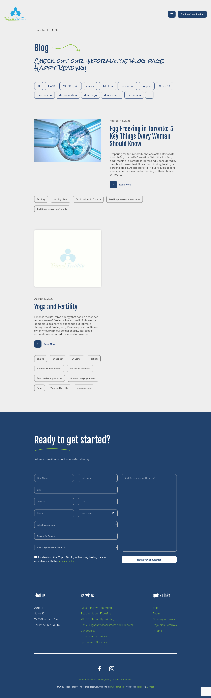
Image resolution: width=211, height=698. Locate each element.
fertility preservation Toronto (52, 209)
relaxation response (79, 368)
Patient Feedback (87, 679)
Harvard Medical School (49, 368)
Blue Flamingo (117, 686)
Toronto (141, 686)
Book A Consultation (192, 14)
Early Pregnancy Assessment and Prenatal (107, 624)
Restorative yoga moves (49, 378)
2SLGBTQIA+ (70, 86)
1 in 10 (51, 86)
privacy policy (66, 561)
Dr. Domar (76, 358)
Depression (44, 95)
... (149, 95)
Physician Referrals (165, 624)
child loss (107, 86)
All (38, 86)
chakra (90, 86)
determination (68, 95)
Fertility (41, 199)
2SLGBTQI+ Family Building (97, 619)
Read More (125, 184)
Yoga (39, 388)
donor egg (90, 95)
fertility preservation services (124, 199)
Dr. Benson (134, 95)
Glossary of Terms (164, 619)
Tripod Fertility (42, 30)
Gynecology (88, 630)
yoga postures (84, 388)
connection (127, 86)
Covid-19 (164, 86)
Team (156, 613)
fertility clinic (60, 199)
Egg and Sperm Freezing (96, 613)
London (150, 686)
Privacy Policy (104, 679)
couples (147, 86)
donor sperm (112, 95)
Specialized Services (94, 642)
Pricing (157, 630)
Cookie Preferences (122, 679)
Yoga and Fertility (59, 388)
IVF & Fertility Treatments (97, 607)
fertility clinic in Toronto (88, 199)
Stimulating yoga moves (82, 378)
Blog (155, 607)
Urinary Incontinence (94, 636)
